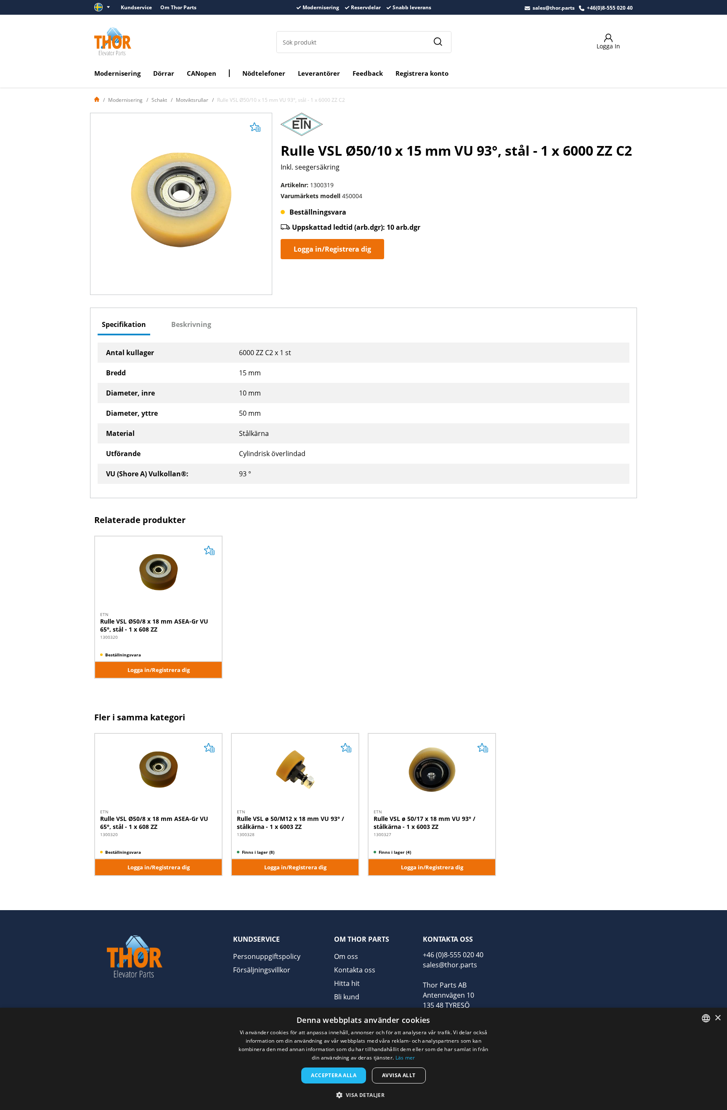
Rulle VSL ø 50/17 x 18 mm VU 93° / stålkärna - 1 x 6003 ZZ (424, 822)
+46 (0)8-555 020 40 (453, 954)
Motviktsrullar (192, 100)
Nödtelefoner (263, 73)
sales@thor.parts (554, 7)
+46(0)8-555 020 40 (610, 7)
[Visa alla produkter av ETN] (302, 127)
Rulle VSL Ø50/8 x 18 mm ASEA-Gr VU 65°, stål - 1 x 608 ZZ (154, 625)
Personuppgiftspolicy (266, 956)
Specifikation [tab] (124, 324)
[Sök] (437, 42)
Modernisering (117, 73)
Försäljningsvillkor (261, 970)
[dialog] (363, 1059)
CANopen (201, 73)
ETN (104, 614)
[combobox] (706, 1018)
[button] (363, 1095)
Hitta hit (347, 983)
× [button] (717, 1018)
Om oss (346, 956)
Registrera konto (421, 73)
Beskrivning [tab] (191, 324)
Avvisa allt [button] (398, 1075)
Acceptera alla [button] (333, 1075)
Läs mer (405, 1057)
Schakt (159, 100)
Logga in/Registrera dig (332, 249)
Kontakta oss (354, 970)
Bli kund (346, 996)
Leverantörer (319, 73)
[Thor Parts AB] (112, 41)
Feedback (368, 73)
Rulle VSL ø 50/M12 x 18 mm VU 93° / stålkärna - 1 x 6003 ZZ (290, 822)
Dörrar (163, 73)
